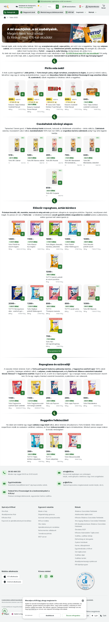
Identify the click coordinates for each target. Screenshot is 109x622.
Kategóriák (11, 12)
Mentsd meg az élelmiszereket (52, 12)
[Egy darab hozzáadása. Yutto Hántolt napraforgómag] (60, 331)
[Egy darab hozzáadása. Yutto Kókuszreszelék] (79, 446)
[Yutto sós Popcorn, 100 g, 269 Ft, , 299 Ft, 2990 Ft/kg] (54, 387)
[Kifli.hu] (5, 17)
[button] (92, 6)
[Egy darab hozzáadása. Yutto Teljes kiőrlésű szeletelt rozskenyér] (97, 94)
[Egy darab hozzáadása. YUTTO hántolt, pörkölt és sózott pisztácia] (60, 267)
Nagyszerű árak (29, 12)
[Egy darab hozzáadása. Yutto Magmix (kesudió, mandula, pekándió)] (60, 234)
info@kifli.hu (68, 471)
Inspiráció (80, 12)
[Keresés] (57, 7)
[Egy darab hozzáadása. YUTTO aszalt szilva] (79, 298)
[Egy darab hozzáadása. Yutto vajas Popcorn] (79, 393)
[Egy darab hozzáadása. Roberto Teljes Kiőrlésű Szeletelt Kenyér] (22, 94)
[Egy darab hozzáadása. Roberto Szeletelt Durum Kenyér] (41, 94)
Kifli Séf (71, 12)
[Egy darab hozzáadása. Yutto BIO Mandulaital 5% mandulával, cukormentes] (79, 150)
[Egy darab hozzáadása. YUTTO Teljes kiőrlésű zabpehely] (41, 446)
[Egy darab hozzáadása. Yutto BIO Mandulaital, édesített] (97, 150)
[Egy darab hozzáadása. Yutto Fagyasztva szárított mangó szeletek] (41, 393)
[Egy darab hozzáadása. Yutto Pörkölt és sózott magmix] (22, 234)
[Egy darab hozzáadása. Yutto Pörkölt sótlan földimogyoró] (79, 234)
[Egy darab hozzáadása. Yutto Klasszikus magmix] (41, 234)
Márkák (91, 12)
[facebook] (40, 576)
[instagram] (46, 576)
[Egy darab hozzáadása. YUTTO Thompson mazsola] (60, 298)
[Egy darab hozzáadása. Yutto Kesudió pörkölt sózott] (97, 234)
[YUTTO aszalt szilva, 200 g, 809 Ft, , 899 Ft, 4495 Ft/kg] (73, 292)
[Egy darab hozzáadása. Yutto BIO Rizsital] (60, 150)
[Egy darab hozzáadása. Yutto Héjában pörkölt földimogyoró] (41, 298)
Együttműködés (14, 482)
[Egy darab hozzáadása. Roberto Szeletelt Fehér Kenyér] (79, 94)
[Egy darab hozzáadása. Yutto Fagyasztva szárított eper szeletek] (22, 393)
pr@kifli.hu (67, 482)
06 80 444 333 (14, 471)
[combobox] (51, 7)
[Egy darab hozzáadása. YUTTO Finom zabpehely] (60, 446)
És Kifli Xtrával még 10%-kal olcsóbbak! (82, 53)
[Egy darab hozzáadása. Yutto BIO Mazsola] (97, 298)
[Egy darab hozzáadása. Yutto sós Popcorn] (60, 393)
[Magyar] (81, 7)
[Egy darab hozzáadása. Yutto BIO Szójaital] (60, 183)
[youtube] (51, 576)
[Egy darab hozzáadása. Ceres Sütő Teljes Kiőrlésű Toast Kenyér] (60, 94)
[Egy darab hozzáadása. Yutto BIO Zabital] (22, 150)
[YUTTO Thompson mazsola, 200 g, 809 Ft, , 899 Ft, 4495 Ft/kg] (54, 292)
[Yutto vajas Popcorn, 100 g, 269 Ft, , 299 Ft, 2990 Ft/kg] (73, 387)
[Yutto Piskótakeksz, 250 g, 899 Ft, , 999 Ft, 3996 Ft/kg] (91, 387)
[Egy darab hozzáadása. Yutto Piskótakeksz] (97, 393)
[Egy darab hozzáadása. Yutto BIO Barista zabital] (41, 150)
